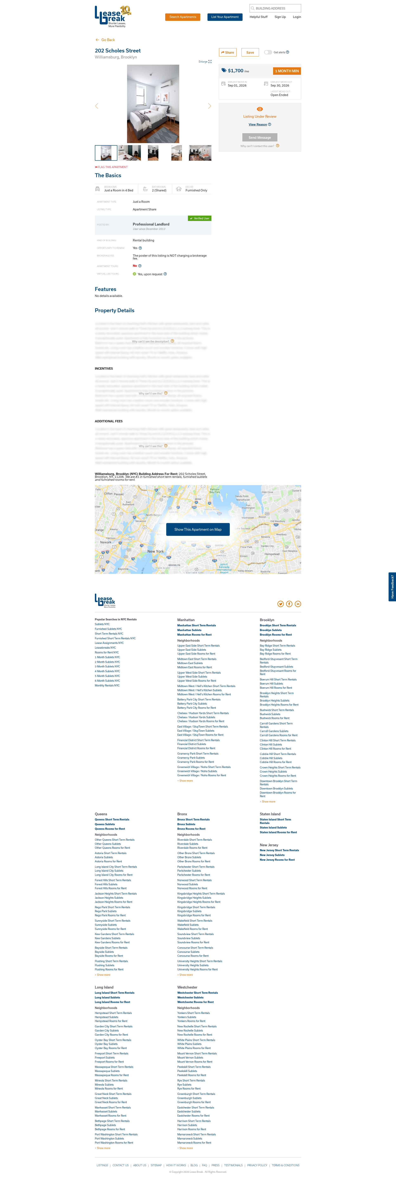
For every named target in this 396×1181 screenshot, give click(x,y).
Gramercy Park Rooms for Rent (195, 761)
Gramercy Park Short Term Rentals (197, 753)
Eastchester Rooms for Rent (193, 1115)
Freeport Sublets (105, 1057)
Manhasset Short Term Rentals (113, 1107)
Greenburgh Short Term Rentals (196, 1094)
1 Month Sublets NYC (107, 657)
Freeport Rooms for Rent (109, 1061)
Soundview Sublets (188, 938)
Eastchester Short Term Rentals (195, 1107)
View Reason (258, 124)
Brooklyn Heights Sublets (274, 700)
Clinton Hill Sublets (271, 744)
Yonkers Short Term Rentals (193, 1013)
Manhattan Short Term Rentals (196, 625)
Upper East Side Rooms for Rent (196, 653)
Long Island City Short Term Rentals (116, 866)
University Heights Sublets (193, 965)
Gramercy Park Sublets (191, 757)
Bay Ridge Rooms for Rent (275, 653)
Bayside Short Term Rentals (111, 947)
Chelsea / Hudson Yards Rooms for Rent (200, 721)
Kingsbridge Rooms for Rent (194, 915)
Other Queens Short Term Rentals (114, 839)
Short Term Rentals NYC (109, 633)
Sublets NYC (102, 624)
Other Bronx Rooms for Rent (193, 861)
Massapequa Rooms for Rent (112, 1075)
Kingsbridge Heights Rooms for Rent (198, 901)
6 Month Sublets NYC (107, 680)
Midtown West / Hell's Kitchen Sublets (199, 690)
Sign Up (280, 17)
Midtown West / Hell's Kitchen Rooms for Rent (204, 694)
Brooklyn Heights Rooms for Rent (279, 704)
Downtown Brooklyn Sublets (276, 788)
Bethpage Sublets (105, 1125)
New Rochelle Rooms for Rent (194, 1034)
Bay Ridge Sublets (271, 649)
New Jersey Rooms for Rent (277, 859)
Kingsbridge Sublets (189, 911)
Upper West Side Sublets (192, 676)
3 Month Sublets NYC (107, 666)
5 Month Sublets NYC (107, 676)
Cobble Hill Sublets (271, 758)
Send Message (260, 137)
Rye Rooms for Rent (188, 1088)
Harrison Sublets (187, 1125)
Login (297, 17)
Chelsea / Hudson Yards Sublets (196, 717)
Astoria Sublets (104, 857)
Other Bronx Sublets (189, 857)
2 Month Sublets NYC (107, 661)
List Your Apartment (225, 17)
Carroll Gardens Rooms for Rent (278, 735)
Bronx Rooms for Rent (191, 828)
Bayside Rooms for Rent (109, 955)
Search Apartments (183, 17)
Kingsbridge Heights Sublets (194, 897)
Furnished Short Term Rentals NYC (115, 638)
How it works (176, 1165)
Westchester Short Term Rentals (197, 992)
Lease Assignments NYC (109, 643)
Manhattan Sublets (189, 630)
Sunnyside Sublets (106, 924)
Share (229, 52)
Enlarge (203, 61)
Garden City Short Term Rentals (113, 1026)
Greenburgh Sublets (189, 1098)
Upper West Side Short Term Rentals (199, 672)
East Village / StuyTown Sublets (195, 730)
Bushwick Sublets (270, 714)
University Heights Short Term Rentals (199, 961)
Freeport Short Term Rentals (111, 1053)
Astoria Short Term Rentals (110, 853)
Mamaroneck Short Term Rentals (196, 1134)
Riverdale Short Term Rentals (194, 839)
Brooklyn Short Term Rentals (278, 625)
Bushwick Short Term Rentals (277, 710)
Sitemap (156, 1165)
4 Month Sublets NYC (107, 671)
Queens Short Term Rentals (112, 819)
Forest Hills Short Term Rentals (113, 880)
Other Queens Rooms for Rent (112, 847)
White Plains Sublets (189, 1044)
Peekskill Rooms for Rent (191, 1075)
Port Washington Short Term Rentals (116, 1134)
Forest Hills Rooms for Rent (110, 888)
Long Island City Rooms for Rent (113, 874)
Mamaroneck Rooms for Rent (194, 1142)
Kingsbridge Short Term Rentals (196, 907)
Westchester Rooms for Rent (195, 1002)
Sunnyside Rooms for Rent (110, 929)
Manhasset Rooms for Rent (110, 1115)
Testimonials (233, 1165)
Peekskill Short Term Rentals (194, 1066)
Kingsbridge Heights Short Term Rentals (201, 893)
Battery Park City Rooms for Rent (196, 707)
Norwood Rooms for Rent (192, 888)
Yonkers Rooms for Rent (191, 1021)
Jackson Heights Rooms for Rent (113, 901)
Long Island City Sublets (109, 870)
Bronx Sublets (186, 824)
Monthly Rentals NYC (107, 685)
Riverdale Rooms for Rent (192, 847)
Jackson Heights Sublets (109, 897)
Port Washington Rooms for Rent (114, 1142)
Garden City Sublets (107, 1030)
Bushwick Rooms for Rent (274, 718)
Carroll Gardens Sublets (274, 731)
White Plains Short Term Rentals (196, 1040)
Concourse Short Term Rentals (195, 947)
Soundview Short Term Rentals (195, 934)
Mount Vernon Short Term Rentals (197, 1053)
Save (250, 52)
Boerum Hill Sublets (271, 683)
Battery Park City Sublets (192, 703)
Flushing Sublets (104, 965)
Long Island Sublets (107, 997)
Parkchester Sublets (189, 870)
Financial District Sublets (191, 744)
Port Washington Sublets (109, 1138)
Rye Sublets (184, 1084)
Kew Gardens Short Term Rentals (114, 934)
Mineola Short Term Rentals (111, 1080)
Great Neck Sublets (106, 1098)
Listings (102, 1165)
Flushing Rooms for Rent (109, 969)
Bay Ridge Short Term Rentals (277, 645)
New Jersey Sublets (272, 855)
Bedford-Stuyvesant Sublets (276, 666)
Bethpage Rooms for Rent (110, 1129)
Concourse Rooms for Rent (193, 955)
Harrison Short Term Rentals (194, 1121)
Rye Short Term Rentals (191, 1080)
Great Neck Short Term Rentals (113, 1094)
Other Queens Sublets (108, 843)
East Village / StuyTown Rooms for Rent (200, 734)
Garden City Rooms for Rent (111, 1034)
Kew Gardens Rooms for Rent (112, 942)
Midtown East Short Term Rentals (196, 659)
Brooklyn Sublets (271, 630)
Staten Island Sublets (273, 827)
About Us (139, 1165)
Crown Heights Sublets (273, 771)
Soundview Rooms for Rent (193, 942)
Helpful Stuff (259, 17)
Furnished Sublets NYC (108, 628)
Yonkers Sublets (186, 1017)
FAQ (204, 1165)
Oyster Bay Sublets (106, 1044)
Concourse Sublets (188, 951)
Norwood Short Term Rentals (194, 880)
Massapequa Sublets (107, 1071)
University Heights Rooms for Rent (197, 969)
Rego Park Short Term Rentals (112, 907)
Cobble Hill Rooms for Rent (275, 762)
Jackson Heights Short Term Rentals (116, 893)
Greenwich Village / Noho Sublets (197, 771)
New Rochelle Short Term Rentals (197, 1026)
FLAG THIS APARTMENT (112, 167)
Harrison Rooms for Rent (191, 1129)
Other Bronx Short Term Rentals (196, 853)
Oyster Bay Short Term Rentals (113, 1040)
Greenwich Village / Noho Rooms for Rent (201, 775)
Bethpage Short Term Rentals (112, 1121)
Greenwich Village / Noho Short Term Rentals (204, 767)
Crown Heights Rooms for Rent (278, 775)
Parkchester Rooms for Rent (193, 874)
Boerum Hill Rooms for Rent (276, 687)
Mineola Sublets (104, 1084)
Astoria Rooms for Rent (108, 861)
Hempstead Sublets (106, 1017)
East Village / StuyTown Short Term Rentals (202, 726)
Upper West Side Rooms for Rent (196, 680)
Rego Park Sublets (106, 911)
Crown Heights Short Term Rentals (280, 767)
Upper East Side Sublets (191, 649)
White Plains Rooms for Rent (194, 1048)
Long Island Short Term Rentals (114, 992)
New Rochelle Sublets (190, 1030)
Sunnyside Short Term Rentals (112, 920)
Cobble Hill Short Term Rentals (278, 754)
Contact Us (121, 1165)
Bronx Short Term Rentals (193, 819)
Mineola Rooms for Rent (109, 1088)
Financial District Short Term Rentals (198, 740)
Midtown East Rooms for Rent (194, 667)
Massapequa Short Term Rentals (114, 1066)
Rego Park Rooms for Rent (110, 915)
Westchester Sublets (190, 997)
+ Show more (185, 780)
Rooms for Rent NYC (107, 652)
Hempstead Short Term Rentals (113, 1013)
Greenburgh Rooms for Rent (194, 1102)
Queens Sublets (105, 824)
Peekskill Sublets (187, 1071)
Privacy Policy (257, 1165)
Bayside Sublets (104, 951)
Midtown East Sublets (190, 663)
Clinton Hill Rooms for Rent (275, 748)
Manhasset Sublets (106, 1111)
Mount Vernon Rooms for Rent (194, 1061)
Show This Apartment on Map (198, 529)
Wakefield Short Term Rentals (194, 920)
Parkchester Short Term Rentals (195, 866)
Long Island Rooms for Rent (112, 1002)
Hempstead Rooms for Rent (111, 1021)
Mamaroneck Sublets (189, 1138)
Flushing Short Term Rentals (111, 961)
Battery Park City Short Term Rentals (198, 699)
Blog (194, 1165)
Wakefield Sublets (188, 924)
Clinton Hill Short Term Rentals (278, 740)
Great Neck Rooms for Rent (111, 1102)
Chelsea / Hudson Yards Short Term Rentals (203, 713)
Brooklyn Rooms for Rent (276, 634)
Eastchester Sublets (188, 1111)
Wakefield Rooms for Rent (192, 929)
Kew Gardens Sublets (107, 938)
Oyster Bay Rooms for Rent (111, 1048)
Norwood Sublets (187, 884)
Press (216, 1165)
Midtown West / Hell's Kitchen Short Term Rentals (206, 686)
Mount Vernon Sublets (190, 1057)
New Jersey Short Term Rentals (279, 850)
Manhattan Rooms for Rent (194, 634)
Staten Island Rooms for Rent (278, 832)
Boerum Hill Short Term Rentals (278, 679)
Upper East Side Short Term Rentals (198, 645)
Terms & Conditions (285, 1165)
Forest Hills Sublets (106, 884)
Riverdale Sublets (187, 843)
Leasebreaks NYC (105, 647)
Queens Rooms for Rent (110, 828)
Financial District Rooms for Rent (196, 748)
